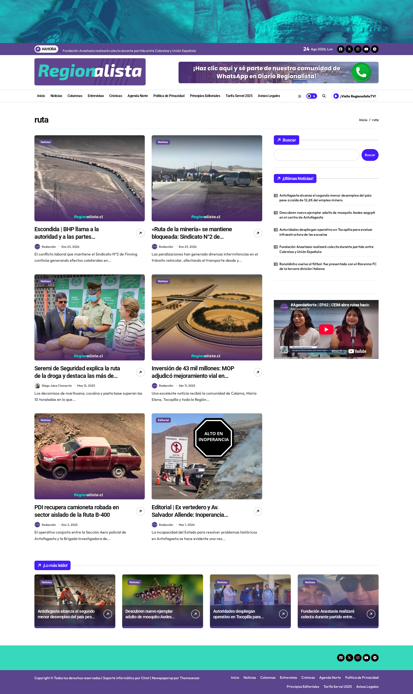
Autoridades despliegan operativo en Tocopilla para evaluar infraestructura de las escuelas (326, 231)
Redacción (49, 247)
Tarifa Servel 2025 (239, 96)
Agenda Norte (138, 96)
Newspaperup (162, 678)
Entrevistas (96, 96)
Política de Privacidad (168, 96)
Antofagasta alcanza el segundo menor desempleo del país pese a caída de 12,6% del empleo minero (325, 197)
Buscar (289, 140)
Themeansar (189, 678)
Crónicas (115, 96)
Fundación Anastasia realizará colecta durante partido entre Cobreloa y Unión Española (326, 249)
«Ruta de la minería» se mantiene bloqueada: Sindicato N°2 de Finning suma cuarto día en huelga (193, 237)
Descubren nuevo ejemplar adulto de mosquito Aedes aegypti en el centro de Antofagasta (327, 214)
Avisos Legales (269, 96)
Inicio (41, 96)
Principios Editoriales (205, 96)
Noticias (56, 96)
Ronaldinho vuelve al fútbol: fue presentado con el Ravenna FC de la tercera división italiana (328, 266)
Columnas (75, 96)
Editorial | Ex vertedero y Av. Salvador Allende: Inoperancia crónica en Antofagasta (188, 515)
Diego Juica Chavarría (57, 386)
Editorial (163, 420)
